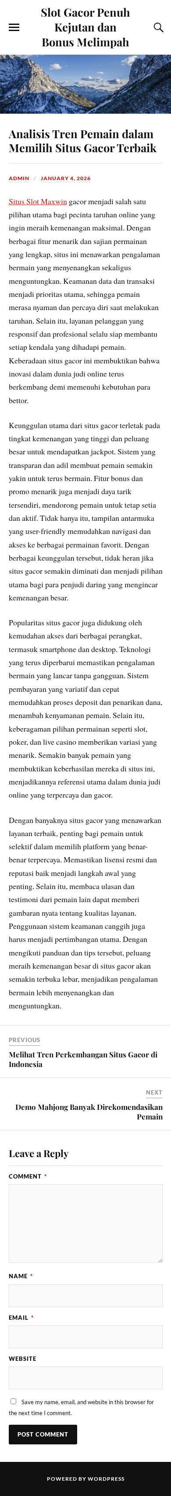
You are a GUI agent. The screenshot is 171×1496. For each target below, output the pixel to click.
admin (19, 178)
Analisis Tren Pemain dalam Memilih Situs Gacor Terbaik (83, 140)
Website (22, 1358)
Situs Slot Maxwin (38, 201)
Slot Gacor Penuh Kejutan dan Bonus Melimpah (85, 26)
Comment (28, 1176)
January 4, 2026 (66, 178)
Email (21, 1317)
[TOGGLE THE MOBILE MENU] (14, 27)
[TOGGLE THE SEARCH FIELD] (157, 27)
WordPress (106, 1478)
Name (21, 1276)
